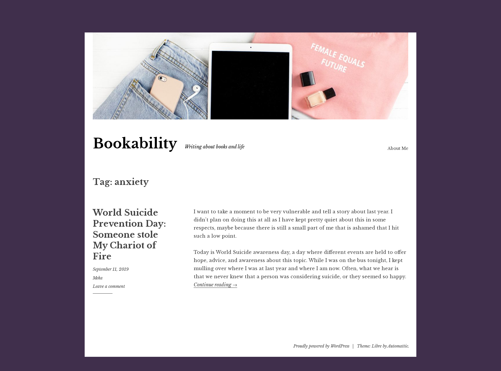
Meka (98, 278)
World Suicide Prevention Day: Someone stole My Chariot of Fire (129, 235)
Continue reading (215, 285)
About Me (398, 148)
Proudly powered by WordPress (321, 346)
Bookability (135, 143)
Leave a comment (109, 286)
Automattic (398, 346)
